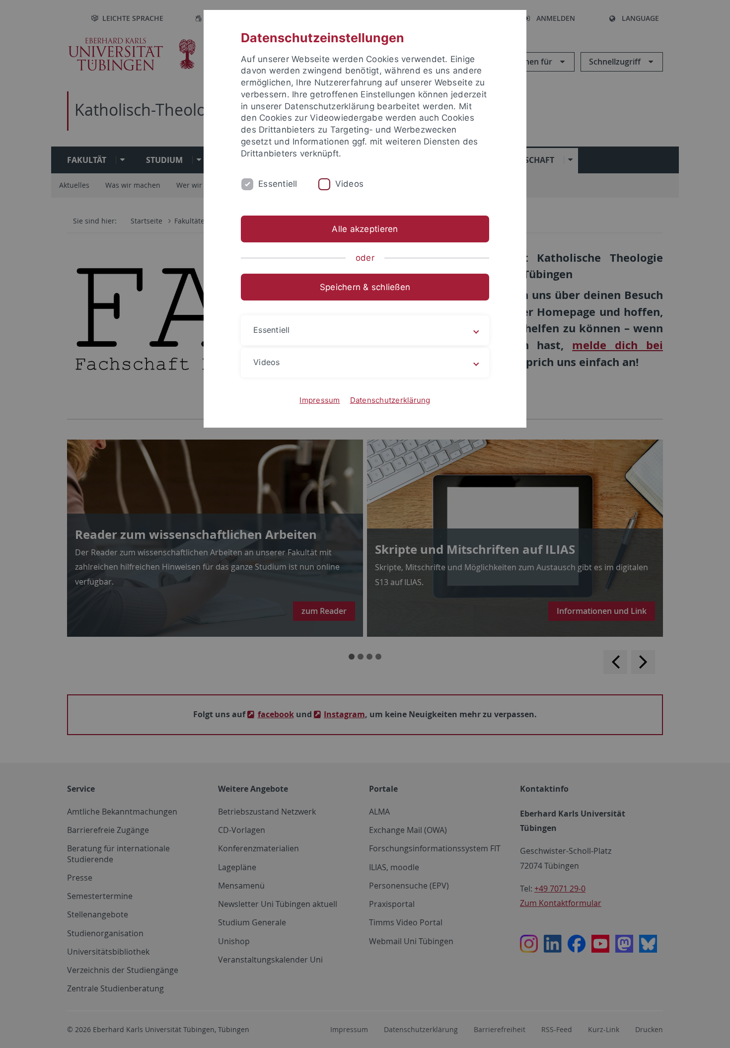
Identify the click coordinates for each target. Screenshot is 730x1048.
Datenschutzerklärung (390, 400)
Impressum (319, 400)
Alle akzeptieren (365, 229)
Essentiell (277, 184)
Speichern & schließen (365, 287)
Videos (349, 184)
